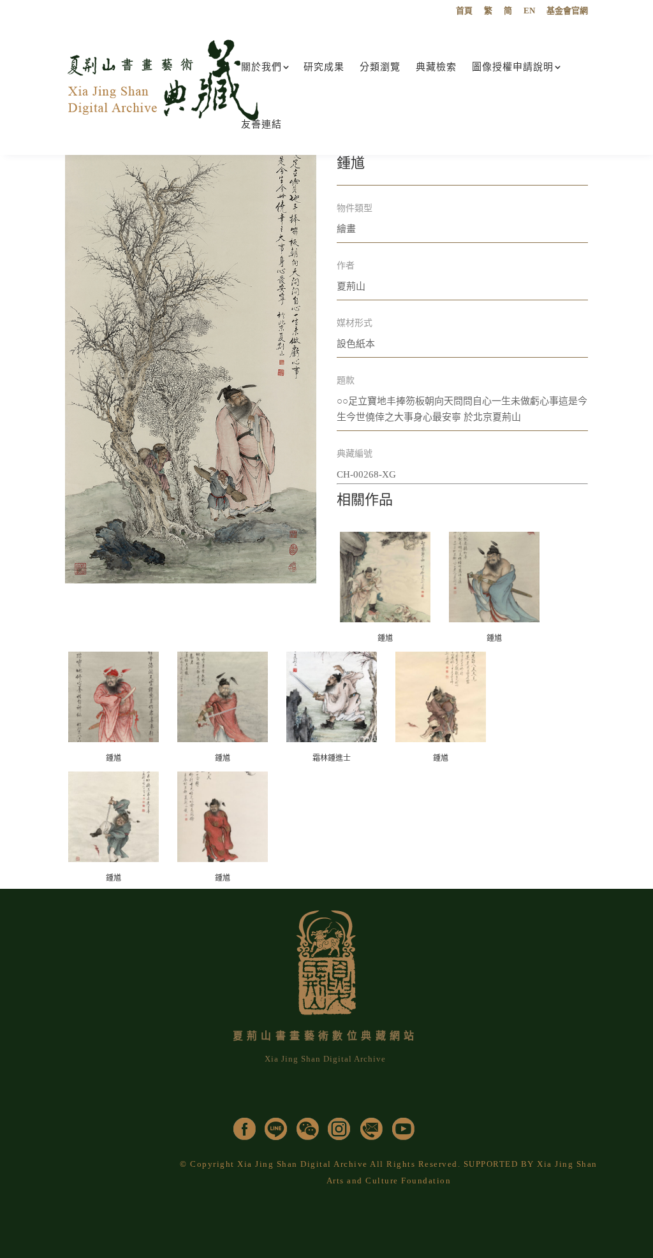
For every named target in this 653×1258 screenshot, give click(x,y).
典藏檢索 (436, 67)
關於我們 (261, 67)
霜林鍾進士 (331, 758)
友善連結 (261, 124)
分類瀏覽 (380, 67)
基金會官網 (567, 10)
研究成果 (324, 67)
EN (529, 10)
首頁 (464, 10)
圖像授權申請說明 (513, 67)
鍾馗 (385, 638)
